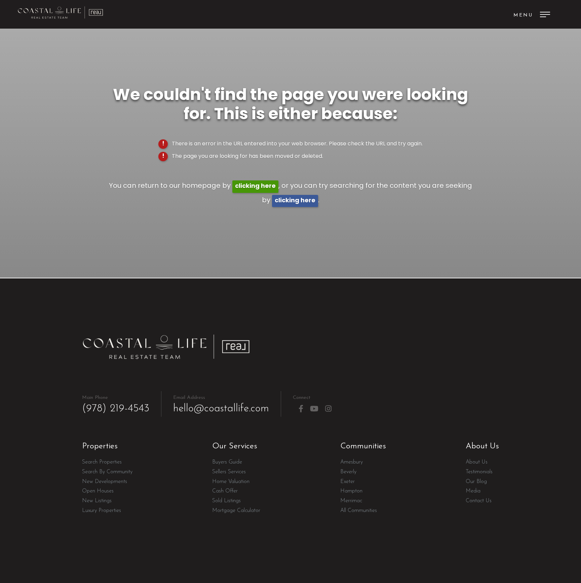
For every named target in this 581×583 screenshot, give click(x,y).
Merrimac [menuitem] (351, 501)
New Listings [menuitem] (97, 501)
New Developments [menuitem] (104, 481)
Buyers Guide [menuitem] (227, 462)
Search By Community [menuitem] (107, 472)
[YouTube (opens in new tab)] (314, 408)
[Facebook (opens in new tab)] (301, 408)
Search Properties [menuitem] (102, 462)
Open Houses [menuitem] (98, 491)
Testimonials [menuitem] (479, 472)
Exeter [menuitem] (347, 481)
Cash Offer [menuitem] (225, 491)
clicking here (255, 186)
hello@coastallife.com (221, 404)
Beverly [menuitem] (348, 472)
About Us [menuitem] (477, 462)
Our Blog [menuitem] (476, 481)
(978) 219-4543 (115, 404)
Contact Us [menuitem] (479, 501)
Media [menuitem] (473, 491)
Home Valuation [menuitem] (230, 481)
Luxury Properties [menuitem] (101, 510)
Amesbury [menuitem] (351, 462)
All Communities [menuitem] (358, 510)
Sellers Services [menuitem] (229, 472)
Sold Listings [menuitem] (226, 501)
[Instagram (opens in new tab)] (328, 408)
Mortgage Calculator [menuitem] (236, 510)
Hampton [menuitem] (351, 491)
